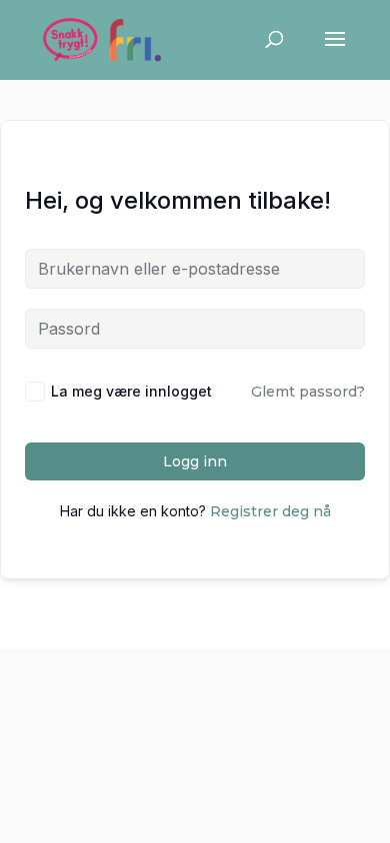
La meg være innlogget (131, 391)
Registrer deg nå (270, 511)
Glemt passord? (308, 392)
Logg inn (195, 461)
